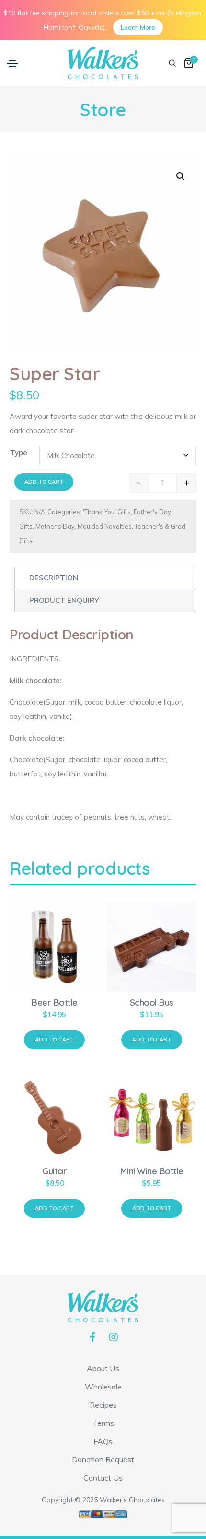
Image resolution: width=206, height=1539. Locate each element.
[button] (180, 176)
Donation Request (103, 1459)
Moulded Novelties (105, 526)
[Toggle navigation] (12, 63)
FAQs (103, 1441)
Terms (103, 1423)
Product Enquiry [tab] (64, 600)
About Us (103, 1368)
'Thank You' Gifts (107, 512)
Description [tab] (53, 577)
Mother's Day (55, 526)
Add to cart (43, 481)
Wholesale (103, 1386)
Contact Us (103, 1477)
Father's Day (152, 512)
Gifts (26, 526)
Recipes (103, 1405)
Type (18, 452)
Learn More (138, 27)
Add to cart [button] (54, 1039)
